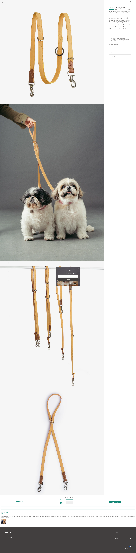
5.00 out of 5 (24, 501)
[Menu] (2, 2)
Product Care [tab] (111, 49)
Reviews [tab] (110, 52)
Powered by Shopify (16, 546)
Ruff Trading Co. (10, 546)
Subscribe (68, 279)
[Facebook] (65, 283)
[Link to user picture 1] (3, 521)
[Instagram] (68, 283)
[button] (111, 9)
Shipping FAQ (120, 548)
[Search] (131, 2)
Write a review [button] (115, 502)
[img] (3, 511)
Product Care (125, 548)
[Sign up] (130, 538)
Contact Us (129, 548)
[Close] (78, 269)
